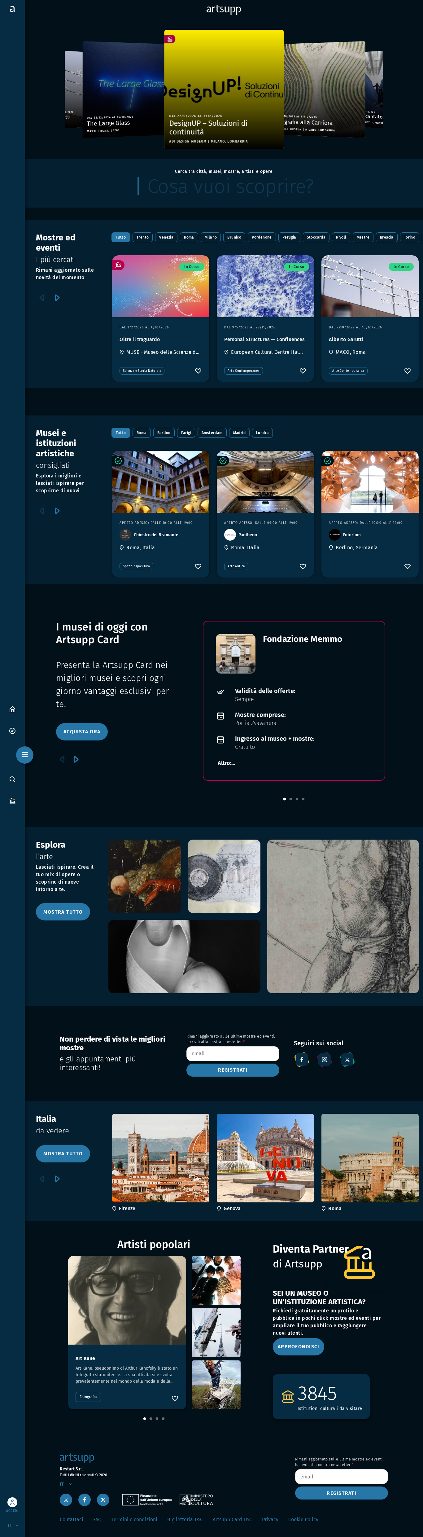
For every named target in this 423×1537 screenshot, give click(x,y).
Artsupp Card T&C (232, 1519)
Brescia (387, 237)
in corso (191, 267)
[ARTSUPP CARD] (12, 800)
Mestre (363, 237)
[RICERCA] (12, 779)
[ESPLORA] (12, 730)
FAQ (97, 1519)
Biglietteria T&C (185, 1519)
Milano (211, 237)
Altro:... (226, 763)
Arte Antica (236, 566)
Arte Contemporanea (243, 371)
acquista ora (81, 732)
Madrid (239, 433)
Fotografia (88, 1397)
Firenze (127, 1208)
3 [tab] (297, 799)
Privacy (270, 1519)
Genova (232, 1208)
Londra (262, 433)
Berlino (164, 433)
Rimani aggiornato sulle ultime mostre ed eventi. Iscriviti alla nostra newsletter (230, 1039)
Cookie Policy (303, 1519)
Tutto (121, 237)
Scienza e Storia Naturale (142, 371)
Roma (189, 237)
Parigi (186, 433)
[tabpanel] (294, 701)
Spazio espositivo (136, 566)
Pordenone (262, 237)
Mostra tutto (63, 912)
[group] (71, 89)
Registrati (233, 1070)
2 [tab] (291, 799)
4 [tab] (303, 799)
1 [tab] (284, 799)
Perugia (289, 237)
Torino (409, 237)
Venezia (166, 237)
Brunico (234, 237)
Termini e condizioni (134, 1519)
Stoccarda (316, 237)
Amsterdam (212, 433)
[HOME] (12, 709)
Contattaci (71, 1519)
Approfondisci (298, 1347)
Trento (143, 237)
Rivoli (341, 237)
